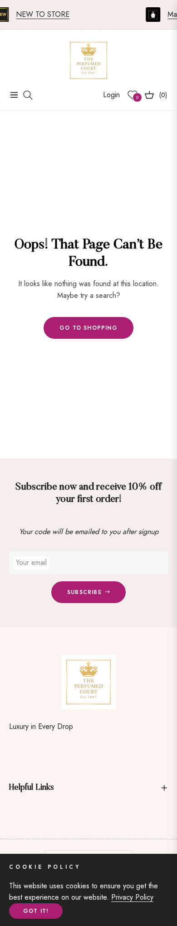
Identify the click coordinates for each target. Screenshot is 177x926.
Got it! (36, 911)
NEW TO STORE (40, 14)
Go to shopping (88, 328)
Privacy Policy (132, 897)
